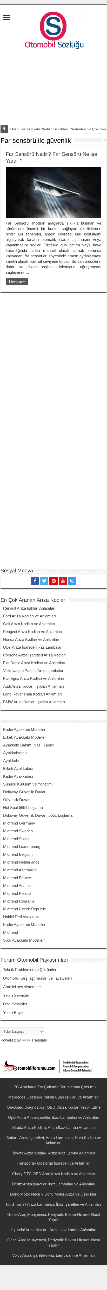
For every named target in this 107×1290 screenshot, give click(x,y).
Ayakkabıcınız (15, 753)
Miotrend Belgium (18, 854)
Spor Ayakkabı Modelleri (23, 940)
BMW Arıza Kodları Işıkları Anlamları (34, 702)
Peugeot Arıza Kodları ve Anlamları (32, 631)
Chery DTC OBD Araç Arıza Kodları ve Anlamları (53, 1174)
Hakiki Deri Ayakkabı (21, 917)
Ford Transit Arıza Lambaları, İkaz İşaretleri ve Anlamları (53, 1204)
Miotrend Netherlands (21, 862)
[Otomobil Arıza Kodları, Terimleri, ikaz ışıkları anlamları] (53, 29)
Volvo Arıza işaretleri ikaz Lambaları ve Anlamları (53, 1255)
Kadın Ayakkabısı (18, 776)
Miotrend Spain (16, 838)
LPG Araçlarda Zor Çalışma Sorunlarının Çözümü (53, 1087)
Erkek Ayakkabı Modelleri (24, 737)
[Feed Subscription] (105, 140)
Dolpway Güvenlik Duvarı (24, 792)
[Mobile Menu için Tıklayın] (6, 18)
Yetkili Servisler (16, 995)
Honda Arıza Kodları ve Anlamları (31, 639)
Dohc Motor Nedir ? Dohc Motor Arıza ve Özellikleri (53, 1194)
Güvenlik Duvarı (17, 799)
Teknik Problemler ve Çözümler (29, 969)
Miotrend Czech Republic (24, 909)
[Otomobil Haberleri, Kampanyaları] (53, 1066)
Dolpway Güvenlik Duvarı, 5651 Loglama (37, 815)
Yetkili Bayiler (14, 1012)
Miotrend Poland (17, 893)
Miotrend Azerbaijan (20, 870)
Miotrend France (17, 878)
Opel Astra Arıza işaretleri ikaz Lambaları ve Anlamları (53, 1117)
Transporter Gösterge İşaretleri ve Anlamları (54, 1163)
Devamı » (17, 281)
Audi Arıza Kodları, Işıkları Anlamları (33, 686)
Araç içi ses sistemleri (22, 987)
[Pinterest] (53, 581)
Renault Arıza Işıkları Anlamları (29, 608)
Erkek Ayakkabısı (18, 768)
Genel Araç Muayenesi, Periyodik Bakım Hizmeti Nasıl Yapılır (53, 1217)
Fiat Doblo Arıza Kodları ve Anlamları (34, 663)
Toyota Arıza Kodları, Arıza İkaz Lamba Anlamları (53, 1153)
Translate (39, 1040)
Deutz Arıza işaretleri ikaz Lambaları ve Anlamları (53, 1184)
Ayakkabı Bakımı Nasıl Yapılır (28, 745)
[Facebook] (35, 581)
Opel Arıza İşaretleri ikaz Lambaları (33, 647)
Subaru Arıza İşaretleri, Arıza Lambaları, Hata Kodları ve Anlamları (53, 1140)
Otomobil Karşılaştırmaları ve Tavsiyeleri (37, 978)
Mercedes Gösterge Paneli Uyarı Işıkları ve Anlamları (53, 1097)
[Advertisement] (53, 85)
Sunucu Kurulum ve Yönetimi (27, 784)
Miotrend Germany (19, 823)
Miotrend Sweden (18, 831)
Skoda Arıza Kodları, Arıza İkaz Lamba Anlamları (53, 1127)
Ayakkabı (11, 760)
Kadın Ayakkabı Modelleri (24, 729)
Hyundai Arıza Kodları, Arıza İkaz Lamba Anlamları (53, 1230)
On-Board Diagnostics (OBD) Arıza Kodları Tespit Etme (54, 1107)
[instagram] (72, 581)
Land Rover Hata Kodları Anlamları (32, 694)
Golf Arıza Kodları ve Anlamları (29, 624)
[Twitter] (44, 581)
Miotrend (10, 932)
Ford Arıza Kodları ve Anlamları (29, 616)
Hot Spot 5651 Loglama (23, 807)
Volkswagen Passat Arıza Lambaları (33, 670)
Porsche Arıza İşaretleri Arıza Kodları (34, 655)
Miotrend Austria (17, 885)
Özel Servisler (15, 1004)
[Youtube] (63, 581)
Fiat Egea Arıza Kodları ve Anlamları (33, 678)
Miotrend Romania (18, 901)
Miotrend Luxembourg (21, 846)
